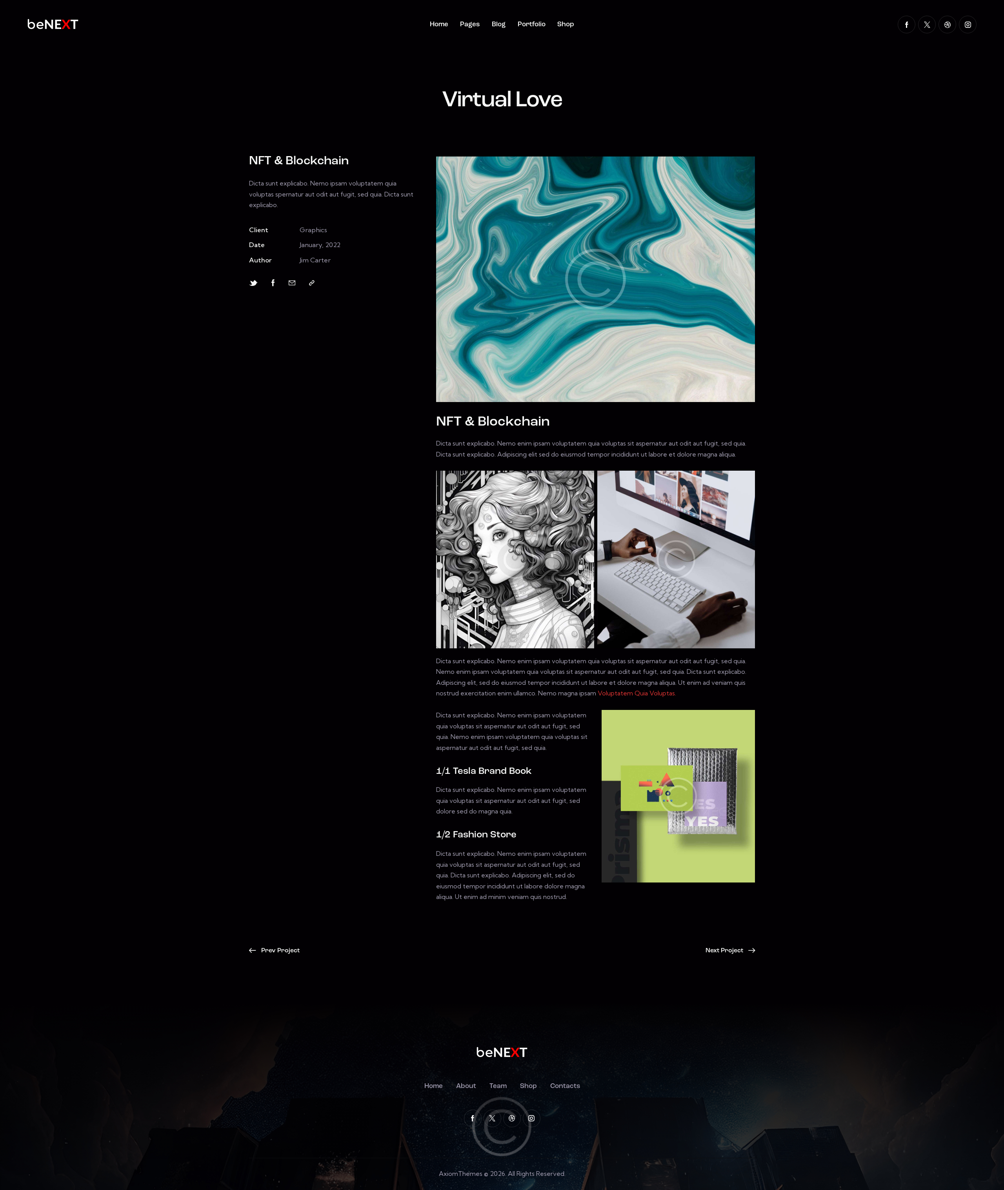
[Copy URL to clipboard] (312, 283)
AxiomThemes (460, 1173)
